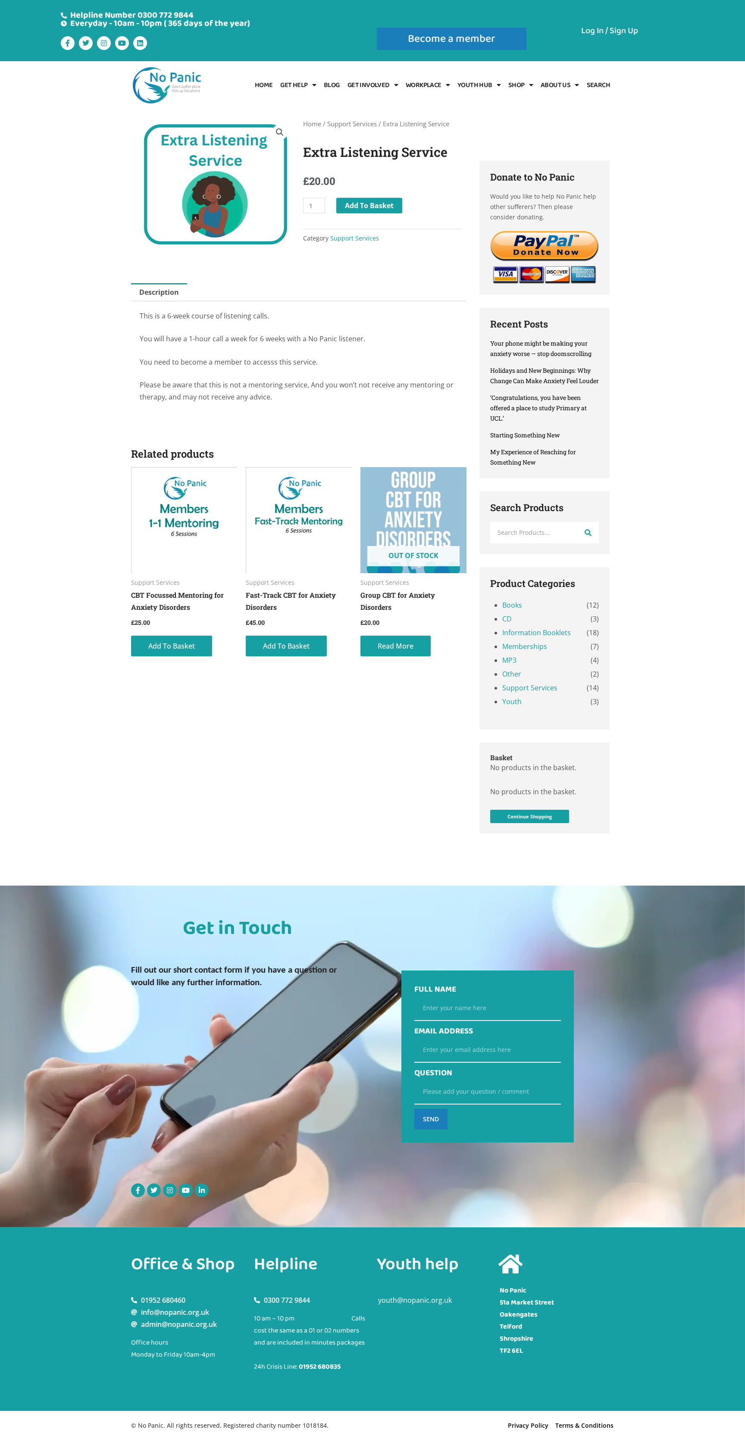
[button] (280, 132)
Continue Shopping (529, 816)
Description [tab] (159, 292)
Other (511, 674)
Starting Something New (525, 435)
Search (598, 85)
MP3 (509, 660)
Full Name (435, 989)
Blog (332, 85)
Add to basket (369, 205)
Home (264, 85)
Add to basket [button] (171, 646)
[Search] (588, 532)
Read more (395, 646)
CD (507, 619)
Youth (512, 701)
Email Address (443, 1031)
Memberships (524, 646)
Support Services (352, 123)
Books (512, 605)
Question (433, 1073)
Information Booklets (536, 632)
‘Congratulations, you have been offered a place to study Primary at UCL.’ (538, 407)
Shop (516, 85)
